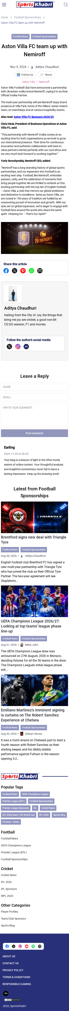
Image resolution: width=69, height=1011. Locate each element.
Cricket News (48, 808)
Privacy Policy (12, 970)
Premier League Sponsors (15, 808)
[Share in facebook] (6, 270)
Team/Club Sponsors (13, 918)
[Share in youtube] (26, 946)
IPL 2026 (44, 815)
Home (4, 17)
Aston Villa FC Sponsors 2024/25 (34, 116)
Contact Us (10, 963)
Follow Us (27, 74)
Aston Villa (28, 81)
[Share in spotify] (33, 946)
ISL (35, 808)
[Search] (65, 4)
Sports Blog (59, 815)
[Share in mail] (40, 270)
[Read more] (34, 542)
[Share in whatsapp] (31, 270)
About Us (8, 956)
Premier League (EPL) (13, 801)
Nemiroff (44, 81)
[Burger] (4, 5)
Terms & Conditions (16, 977)
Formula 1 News (10, 822)
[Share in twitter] (14, 270)
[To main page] (35, 5)
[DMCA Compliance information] (12, 1000)
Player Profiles (9, 911)
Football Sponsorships (27, 17)
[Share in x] (13, 946)
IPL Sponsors (9, 888)
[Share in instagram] (20, 946)
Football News (20, 36)
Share (48, 74)
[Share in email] (39, 946)
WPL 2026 (7, 895)
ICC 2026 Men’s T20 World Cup (18, 815)
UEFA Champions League (35, 794)
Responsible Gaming (16, 984)
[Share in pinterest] (23, 270)
